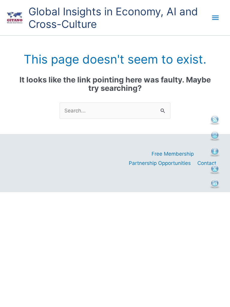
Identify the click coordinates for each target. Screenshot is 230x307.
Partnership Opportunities (160, 163)
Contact (206, 163)
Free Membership (173, 154)
